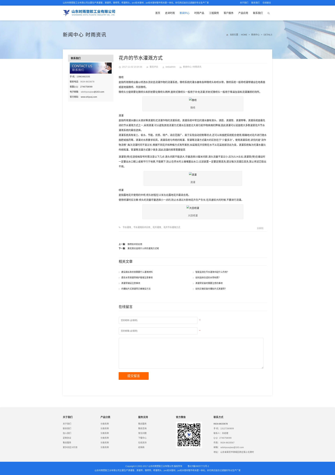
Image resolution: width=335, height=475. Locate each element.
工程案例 (214, 13)
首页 (157, 13)
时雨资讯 (95, 35)
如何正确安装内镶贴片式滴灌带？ (211, 289)
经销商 (141, 447)
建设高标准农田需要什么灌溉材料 (137, 272)
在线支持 (142, 442)
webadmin (171, 67)
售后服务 (67, 442)
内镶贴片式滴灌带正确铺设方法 (136, 289)
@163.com (99, 92)
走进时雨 (170, 13)
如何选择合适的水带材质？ (208, 277)
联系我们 (255, 3)
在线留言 (267, 3)
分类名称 (104, 424)
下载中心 (142, 438)
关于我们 (244, 3)
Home (244, 35)
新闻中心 (184, 13)
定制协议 (67, 438)
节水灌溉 (127, 227)
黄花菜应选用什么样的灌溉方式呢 (143, 248)
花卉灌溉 (157, 227)
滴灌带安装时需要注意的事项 (209, 283)
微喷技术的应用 (135, 244)
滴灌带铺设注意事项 (130, 283)
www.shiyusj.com (89, 97)
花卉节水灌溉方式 (171, 227)
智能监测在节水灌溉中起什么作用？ (212, 272)
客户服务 (228, 13)
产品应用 (243, 13)
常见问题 (142, 433)
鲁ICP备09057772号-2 (198, 466)
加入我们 (67, 433)
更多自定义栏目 (70, 447)
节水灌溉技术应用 (141, 227)
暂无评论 (154, 67)
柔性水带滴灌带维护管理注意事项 (137, 277)
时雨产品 (199, 13)
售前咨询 (142, 428)
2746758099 (86, 87)
